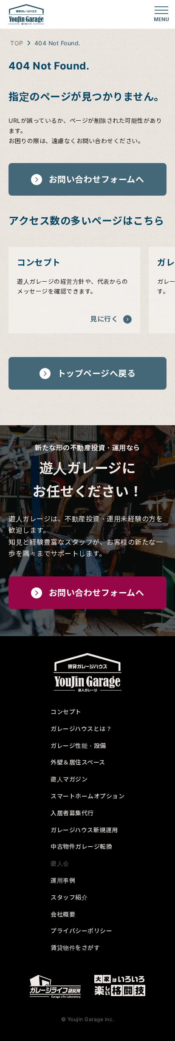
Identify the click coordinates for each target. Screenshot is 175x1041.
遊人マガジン (69, 779)
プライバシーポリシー (81, 930)
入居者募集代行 (72, 813)
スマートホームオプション (87, 796)
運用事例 (63, 880)
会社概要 (63, 914)
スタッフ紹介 (69, 897)
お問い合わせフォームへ (96, 179)
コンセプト (66, 711)
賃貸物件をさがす (75, 947)
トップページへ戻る (96, 373)
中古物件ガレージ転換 (81, 846)
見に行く (104, 319)
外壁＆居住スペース (78, 762)
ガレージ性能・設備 (78, 745)
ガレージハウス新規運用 (84, 829)
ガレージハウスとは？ (81, 728)
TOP (16, 43)
